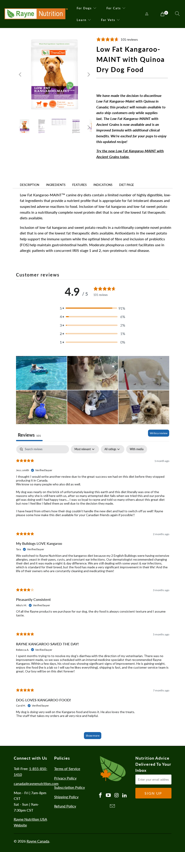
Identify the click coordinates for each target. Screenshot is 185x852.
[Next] (88, 74)
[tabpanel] (92, 594)
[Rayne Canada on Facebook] (100, 795)
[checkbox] (136, 449)
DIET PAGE (126, 185)
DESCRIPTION (29, 185)
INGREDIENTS (55, 185)
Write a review (158, 433)
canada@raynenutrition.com (36, 783)
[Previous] (20, 74)
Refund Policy (65, 806)
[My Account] (147, 14)
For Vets (108, 20)
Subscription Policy (69, 787)
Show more (92, 735)
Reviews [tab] (29, 435)
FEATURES (79, 185)
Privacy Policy (65, 778)
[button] (92, 308)
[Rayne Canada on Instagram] (116, 795)
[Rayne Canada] (36, 14)
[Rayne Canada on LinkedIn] (124, 795)
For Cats (113, 8)
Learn (81, 20)
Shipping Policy (66, 797)
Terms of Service (67, 768)
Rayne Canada (38, 841)
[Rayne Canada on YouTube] (108, 795)
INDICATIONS (102, 185)
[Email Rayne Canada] (112, 806)
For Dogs (84, 8)
